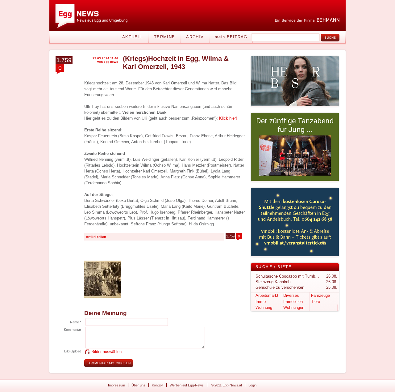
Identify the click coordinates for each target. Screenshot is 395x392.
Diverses (291, 295)
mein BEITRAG (231, 37)
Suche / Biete (274, 267)
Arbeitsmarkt (267, 295)
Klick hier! (228, 118)
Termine (164, 37)
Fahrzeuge (320, 295)
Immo (261, 301)
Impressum (116, 385)
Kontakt (157, 385)
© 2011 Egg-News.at (226, 385)
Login (252, 385)
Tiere (315, 301)
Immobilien (293, 301)
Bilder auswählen (106, 351)
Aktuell (132, 37)
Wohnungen (293, 307)
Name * (75, 322)
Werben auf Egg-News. (187, 385)
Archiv (195, 37)
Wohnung (264, 307)
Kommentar (72, 329)
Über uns (138, 385)
